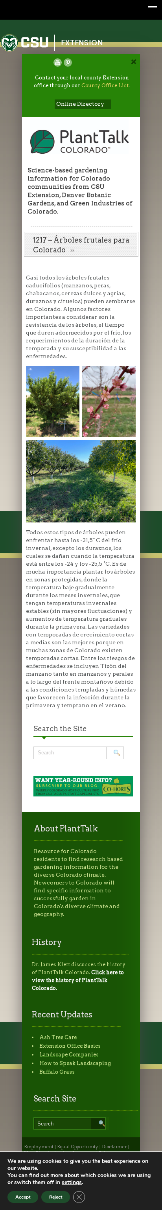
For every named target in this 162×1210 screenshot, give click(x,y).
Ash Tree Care (58, 1037)
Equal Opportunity (77, 1146)
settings (72, 1182)
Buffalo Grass (57, 1072)
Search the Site (60, 729)
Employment (38, 1146)
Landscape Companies (69, 1054)
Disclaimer (114, 1146)
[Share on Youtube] (57, 62)
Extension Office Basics (70, 1046)
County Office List (105, 85)
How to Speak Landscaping (75, 1063)
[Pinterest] (68, 62)
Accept (22, 1197)
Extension (82, 43)
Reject (55, 1197)
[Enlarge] (125, 376)
